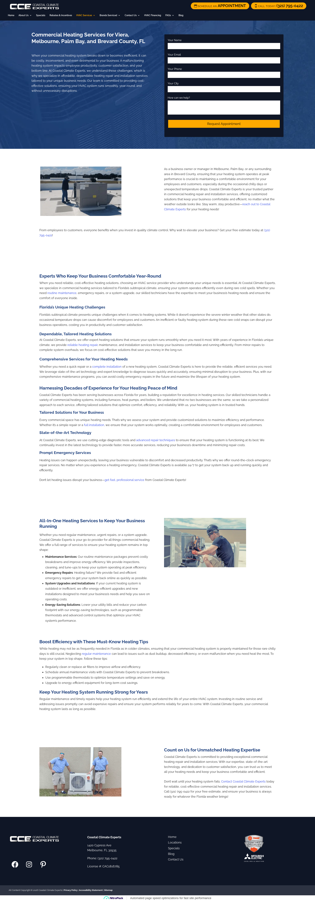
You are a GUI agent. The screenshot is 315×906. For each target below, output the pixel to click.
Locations (175, 842)
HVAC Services (84, 15)
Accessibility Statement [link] (91, 890)
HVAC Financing (152, 15)
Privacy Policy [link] (70, 890)
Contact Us (131, 15)
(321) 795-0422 (107, 858)
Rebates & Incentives (61, 15)
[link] (278, 5)
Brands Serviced (108, 15)
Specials (40, 15)
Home (11, 15)
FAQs (168, 15)
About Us (24, 15)
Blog (180, 15)
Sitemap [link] (108, 890)
